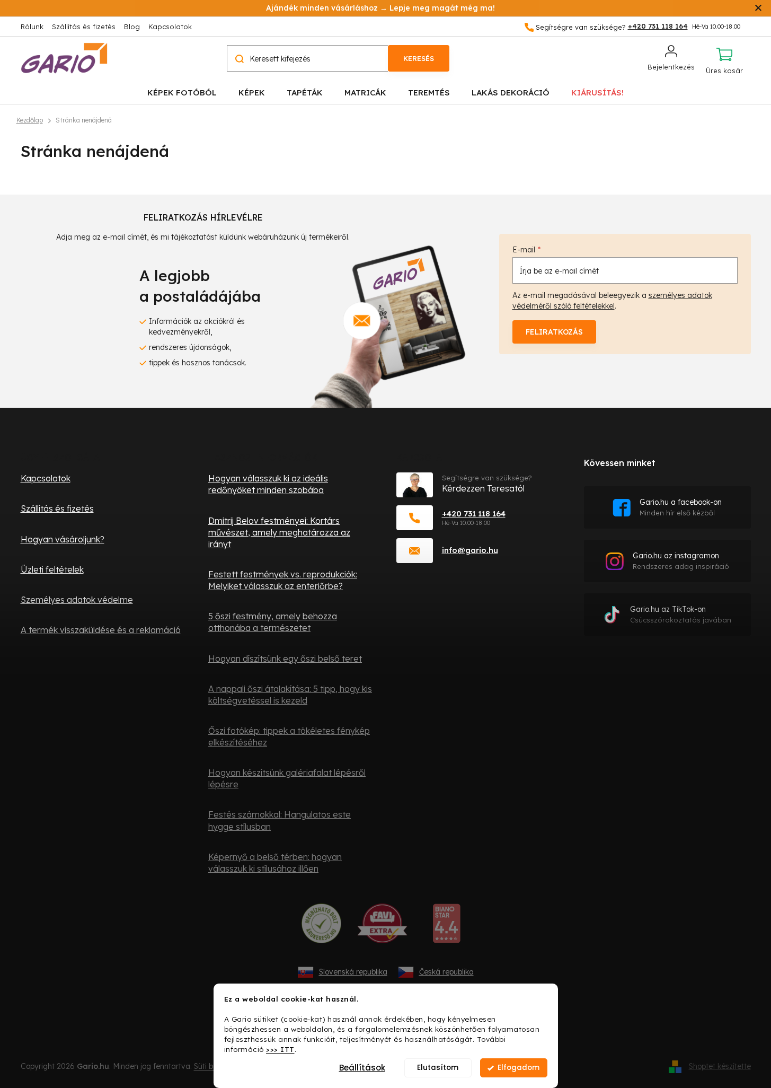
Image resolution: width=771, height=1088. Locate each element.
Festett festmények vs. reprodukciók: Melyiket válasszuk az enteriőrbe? (282, 580)
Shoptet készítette (720, 1066)
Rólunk (32, 26)
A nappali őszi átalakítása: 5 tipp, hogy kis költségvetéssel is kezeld (290, 694)
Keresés (418, 58)
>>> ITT (280, 1048)
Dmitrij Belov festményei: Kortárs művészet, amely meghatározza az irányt (279, 532)
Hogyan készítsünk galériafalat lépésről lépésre (287, 778)
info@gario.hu (470, 550)
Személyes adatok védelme (77, 599)
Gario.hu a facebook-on (681, 507)
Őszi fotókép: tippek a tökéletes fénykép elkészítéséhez (289, 736)
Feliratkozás (554, 332)
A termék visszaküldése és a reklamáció (101, 630)
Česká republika (446, 972)
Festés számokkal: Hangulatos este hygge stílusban (279, 820)
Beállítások (362, 1067)
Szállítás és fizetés (84, 26)
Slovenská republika (353, 972)
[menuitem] (182, 92)
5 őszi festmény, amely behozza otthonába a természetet (272, 622)
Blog (132, 26)
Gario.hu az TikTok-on (680, 614)
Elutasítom (437, 1068)
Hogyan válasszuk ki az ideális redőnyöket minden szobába (268, 484)
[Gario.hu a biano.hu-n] (446, 927)
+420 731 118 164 (474, 513)
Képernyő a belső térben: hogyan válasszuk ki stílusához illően (275, 863)
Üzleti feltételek (52, 569)
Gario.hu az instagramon (681, 561)
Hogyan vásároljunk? (62, 539)
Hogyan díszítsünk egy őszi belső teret (285, 658)
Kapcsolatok (170, 26)
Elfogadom (518, 1068)
